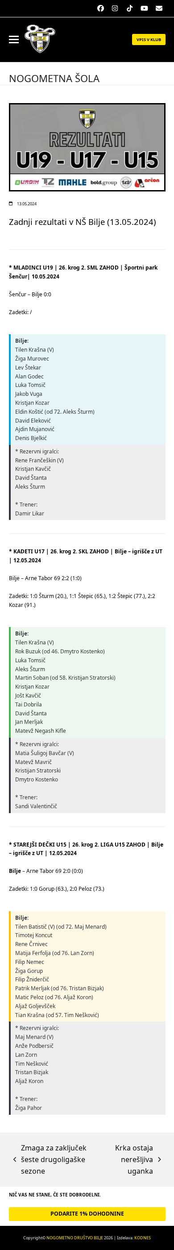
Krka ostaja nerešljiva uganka (128, 1160)
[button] (14, 39)
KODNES (142, 1238)
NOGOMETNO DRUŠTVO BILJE (74, 1238)
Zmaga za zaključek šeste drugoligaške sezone (50, 1160)
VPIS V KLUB (149, 39)
